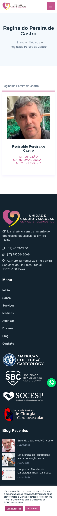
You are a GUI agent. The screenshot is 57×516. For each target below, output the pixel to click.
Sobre (6, 298)
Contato (8, 343)
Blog (5, 336)
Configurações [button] (14, 509)
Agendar (8, 321)
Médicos (8, 313)
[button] (51, 382)
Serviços (8, 305)
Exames (7, 328)
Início (6, 290)
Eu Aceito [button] (32, 508)
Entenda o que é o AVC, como (35, 440)
